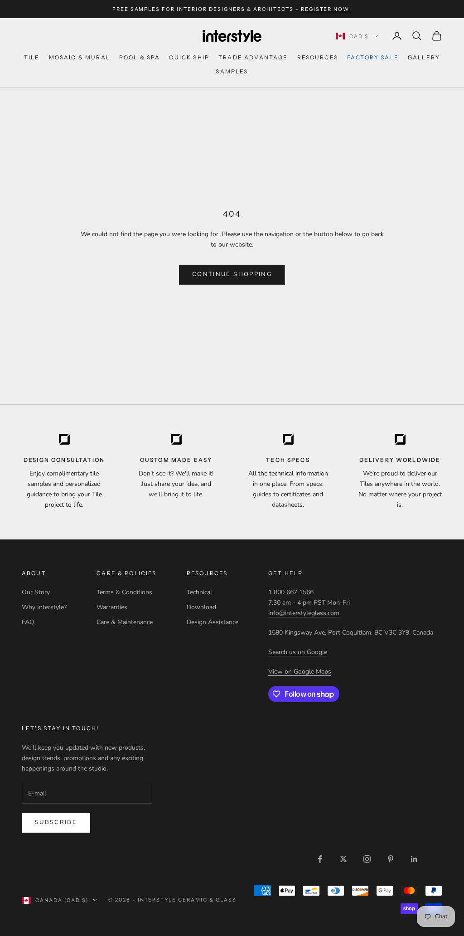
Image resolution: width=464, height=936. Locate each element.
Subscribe (56, 822)
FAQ (28, 622)
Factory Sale (373, 57)
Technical (199, 592)
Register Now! (326, 9)
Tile (32, 57)
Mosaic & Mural (79, 57)
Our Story (36, 592)
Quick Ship (189, 57)
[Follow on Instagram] (367, 858)
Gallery (424, 57)
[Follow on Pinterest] (390, 858)
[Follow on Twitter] (343, 858)
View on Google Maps (299, 671)
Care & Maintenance (125, 622)
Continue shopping (232, 274)
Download (201, 607)
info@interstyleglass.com (303, 613)
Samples (232, 71)
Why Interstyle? (44, 607)
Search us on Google (297, 652)
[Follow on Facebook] (319, 858)
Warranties (112, 607)
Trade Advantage (253, 57)
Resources (317, 57)
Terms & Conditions (124, 592)
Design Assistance (212, 622)
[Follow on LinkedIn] (414, 858)
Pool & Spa (139, 57)
